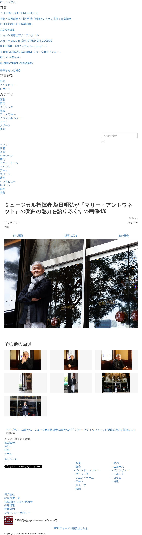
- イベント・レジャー (86, 470)
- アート (78, 481)
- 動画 (115, 463)
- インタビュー (120, 470)
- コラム (116, 477)
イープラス (12, 429)
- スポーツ (80, 485)
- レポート (118, 474)
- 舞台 (77, 466)
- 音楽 (77, 463)
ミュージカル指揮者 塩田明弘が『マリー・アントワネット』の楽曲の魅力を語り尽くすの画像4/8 (68, 208)
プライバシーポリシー (17, 512)
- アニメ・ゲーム (84, 477)
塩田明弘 (26, 429)
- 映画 (77, 488)
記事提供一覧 (12, 498)
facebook (9, 442)
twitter (7, 446)
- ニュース (118, 466)
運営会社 (9, 494)
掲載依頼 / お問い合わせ (18, 501)
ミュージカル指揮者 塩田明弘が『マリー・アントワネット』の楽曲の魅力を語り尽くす (85, 429)
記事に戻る (71, 235)
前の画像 (18, 235)
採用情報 (9, 505)
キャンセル (10, 459)
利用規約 (9, 509)
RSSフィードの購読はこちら (71, 528)
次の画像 (124, 235)
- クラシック (81, 474)
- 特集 (115, 481)
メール (8, 453)
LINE (7, 450)
